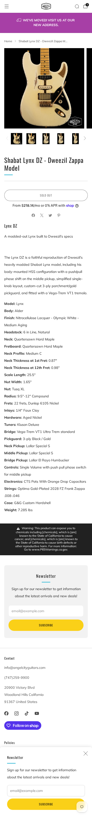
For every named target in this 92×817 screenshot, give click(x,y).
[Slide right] (84, 139)
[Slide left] (8, 139)
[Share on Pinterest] (58, 215)
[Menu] (6, 6)
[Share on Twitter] (50, 215)
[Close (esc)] (85, 753)
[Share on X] (41, 215)
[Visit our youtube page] (37, 713)
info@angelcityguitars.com (25, 668)
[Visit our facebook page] (6, 713)
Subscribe (46, 804)
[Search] (77, 6)
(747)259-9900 (16, 677)
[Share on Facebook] (33, 215)
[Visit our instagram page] (16, 713)
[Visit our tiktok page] (26, 713)
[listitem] (46, 23)
